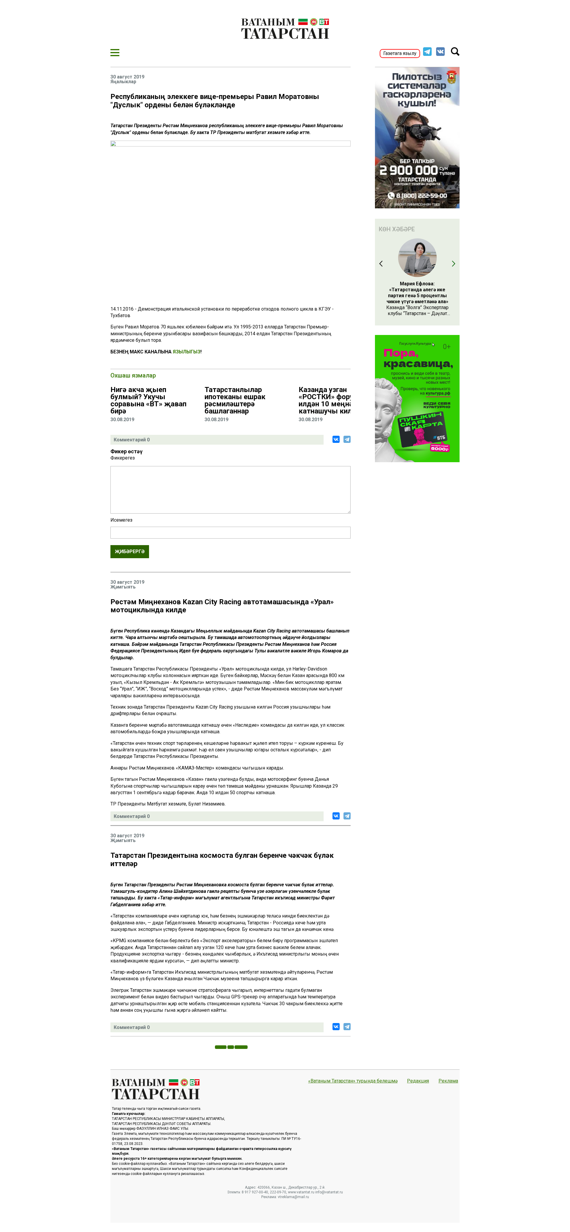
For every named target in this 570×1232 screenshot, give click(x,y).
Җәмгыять (123, 587)
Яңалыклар (123, 81)
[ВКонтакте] (336, 439)
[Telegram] (347, 439)
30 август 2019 (127, 77)
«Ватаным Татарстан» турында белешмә (353, 1081)
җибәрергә (130, 551)
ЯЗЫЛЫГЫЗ (186, 352)
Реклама (448, 1081)
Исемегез (121, 520)
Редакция (418, 1081)
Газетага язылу (400, 53)
